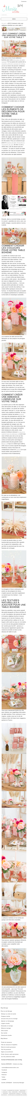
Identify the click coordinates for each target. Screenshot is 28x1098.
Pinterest (4, 1074)
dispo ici (4, 443)
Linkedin (4, 1079)
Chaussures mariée (6, 1035)
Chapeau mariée (5, 1016)
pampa (18, 449)
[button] (14, 19)
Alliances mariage (6, 1028)
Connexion (23, 1)
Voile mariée (4, 1030)
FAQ (10, 1092)
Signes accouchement (7, 1051)
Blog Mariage (4, 1007)
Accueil (4, 23)
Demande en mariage (7, 1025)
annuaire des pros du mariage (9, 1018)
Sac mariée (4, 1033)
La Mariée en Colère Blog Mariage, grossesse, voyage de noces (14, 8)
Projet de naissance (6, 1042)
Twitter (3, 1077)
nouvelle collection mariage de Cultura (13, 64)
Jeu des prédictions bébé (8, 1056)
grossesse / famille (15, 1093)
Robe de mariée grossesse (8, 1047)
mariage (5, 1093)
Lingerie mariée (5, 1023)
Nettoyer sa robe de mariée (8, 1013)
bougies (21, 414)
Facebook (4, 1070)
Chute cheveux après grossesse (10, 1054)
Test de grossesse (6, 1049)
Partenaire (22, 1092)
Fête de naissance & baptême (9, 1044)
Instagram (4, 1072)
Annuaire (14, 1092)
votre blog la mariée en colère (17, 1094)
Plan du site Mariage (6, 1011)
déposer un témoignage (7, 1021)
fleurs (3, 277)
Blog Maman (4, 1038)
